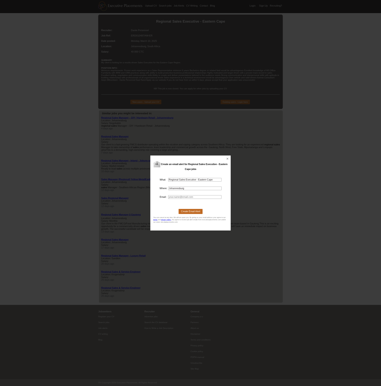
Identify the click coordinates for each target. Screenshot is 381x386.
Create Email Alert (190, 211)
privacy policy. (166, 220)
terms (155, 220)
